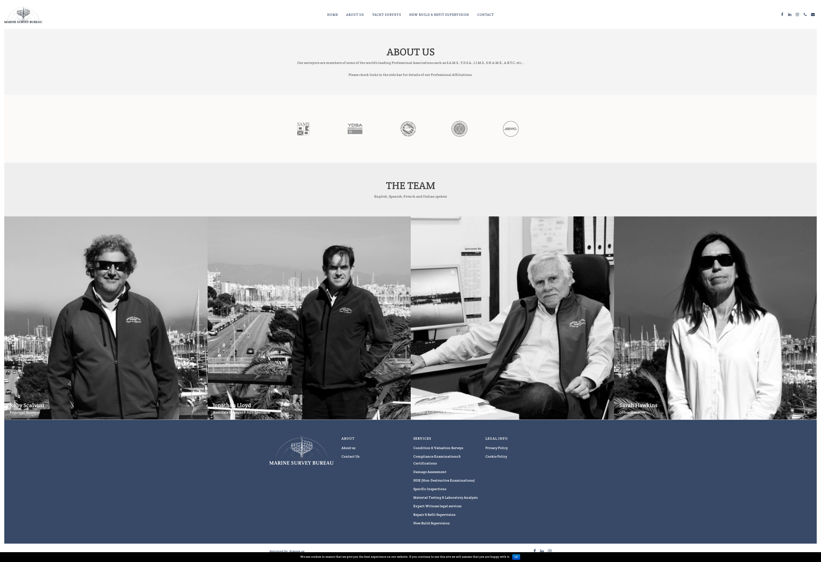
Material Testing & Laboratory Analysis (445, 497)
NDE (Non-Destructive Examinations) (444, 480)
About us (348, 448)
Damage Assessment (429, 472)
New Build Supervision (431, 523)
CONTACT (485, 15)
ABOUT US (355, 15)
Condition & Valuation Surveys (438, 448)
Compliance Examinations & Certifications (437, 460)
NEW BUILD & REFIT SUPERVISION (439, 15)
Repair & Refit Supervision (434, 514)
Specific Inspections (429, 489)
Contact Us (350, 456)
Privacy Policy (496, 448)
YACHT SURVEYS (386, 15)
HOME (332, 15)
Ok (516, 557)
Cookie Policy (496, 456)
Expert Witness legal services (437, 506)
